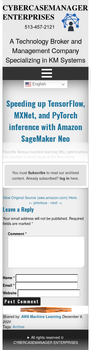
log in (65, 178)
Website (10, 292)
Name (9, 277)
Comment (17, 233)
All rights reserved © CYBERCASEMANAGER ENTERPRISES (45, 340)
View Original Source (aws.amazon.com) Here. (40, 197)
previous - (40, 202)
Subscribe (37, 172)
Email (8, 285)
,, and (46, 340)
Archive (19, 326)
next (56, 202)
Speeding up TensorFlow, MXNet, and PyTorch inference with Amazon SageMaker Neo (45, 120)
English (38, 84)
